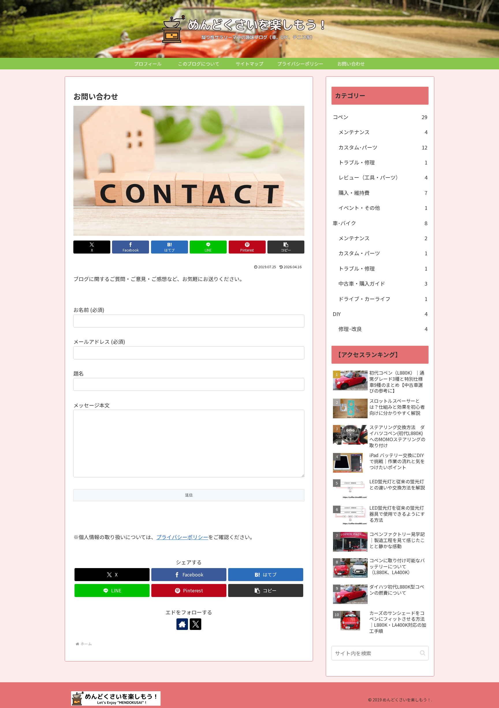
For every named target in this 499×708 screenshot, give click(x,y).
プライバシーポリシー (182, 537)
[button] (285, 247)
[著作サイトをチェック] (182, 624)
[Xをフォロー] (195, 624)
